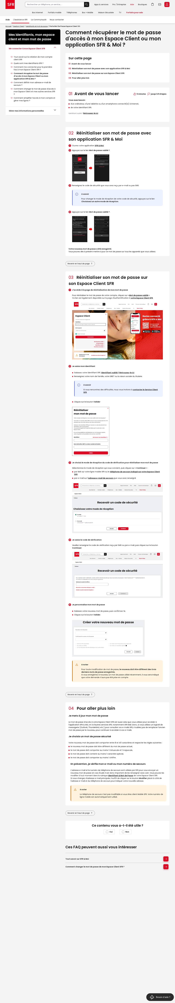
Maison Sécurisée (106, 12)
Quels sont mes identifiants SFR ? (28, 63)
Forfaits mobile (54, 12)
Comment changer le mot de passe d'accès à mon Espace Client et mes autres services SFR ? (34, 91)
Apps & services (101, 4)
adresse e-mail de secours (101, 478)
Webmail (159, 4)
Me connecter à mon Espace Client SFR (27, 48)
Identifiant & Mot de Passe (120, 775)
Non (127, 832)
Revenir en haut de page (79, 263)
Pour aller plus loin (79, 78)
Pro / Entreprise (119, 4)
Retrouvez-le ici (90, 113)
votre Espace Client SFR (142, 298)
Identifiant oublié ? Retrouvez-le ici (117, 372)
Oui (111, 832)
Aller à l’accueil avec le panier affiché (152, 4)
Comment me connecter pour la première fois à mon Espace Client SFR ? (33, 68)
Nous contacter (57, 19)
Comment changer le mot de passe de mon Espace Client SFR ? (94, 866)
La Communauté (38, 19)
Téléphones (71, 12)
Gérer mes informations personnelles (26, 111)
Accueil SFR (10, 4)
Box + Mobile (87, 12)
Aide (132, 4)
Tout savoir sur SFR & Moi (77, 859)
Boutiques (142, 4)
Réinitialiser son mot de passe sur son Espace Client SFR (96, 73)
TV (120, 12)
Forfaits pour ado (134, 12)
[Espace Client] (166, 4)
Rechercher (86, 4)
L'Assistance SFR (20, 19)
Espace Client (167, 4)
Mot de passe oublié (138, 295)
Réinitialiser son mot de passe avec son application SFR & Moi (99, 68)
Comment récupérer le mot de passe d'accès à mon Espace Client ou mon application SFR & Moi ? (31, 76)
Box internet (37, 12)
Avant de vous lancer (80, 64)
